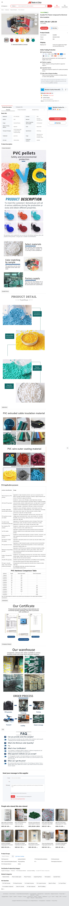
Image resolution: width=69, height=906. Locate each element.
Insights (37, 895)
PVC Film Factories (6, 883)
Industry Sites (47, 893)
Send (13, 796)
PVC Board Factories (17, 883)
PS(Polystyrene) (4, 859)
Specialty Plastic (56, 876)
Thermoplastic (48, 876)
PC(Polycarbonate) (55, 859)
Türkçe (28, 897)
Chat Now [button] (54, 28)
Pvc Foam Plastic (62, 883)
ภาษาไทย (64, 896)
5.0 (54, 109)
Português (20, 896)
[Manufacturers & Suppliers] (34, 2)
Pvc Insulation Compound (7, 886)
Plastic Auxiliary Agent (16, 876)
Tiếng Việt (32, 897)
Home (2, 9)
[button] (42, 109)
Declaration (48, 900)
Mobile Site (32, 895)
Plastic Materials (21, 9)
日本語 (57, 896)
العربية (49, 896)
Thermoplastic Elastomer (56, 861)
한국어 (53, 896)
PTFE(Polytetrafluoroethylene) (40, 859)
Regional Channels (54, 893)
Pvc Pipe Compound (31, 886)
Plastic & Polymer (13, 9)
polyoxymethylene (21, 859)
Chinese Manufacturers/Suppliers (23, 893)
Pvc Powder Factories (29, 883)
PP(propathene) (21, 861)
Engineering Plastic (38, 876)
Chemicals (7, 9)
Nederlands (45, 896)
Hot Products (5, 893)
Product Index (61, 893)
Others (19, 864)
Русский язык (30, 896)
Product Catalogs (20, 856)
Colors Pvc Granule (20, 886)
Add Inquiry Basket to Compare (20, 44)
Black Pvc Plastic (52, 883)
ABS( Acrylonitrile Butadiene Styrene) (9, 861)
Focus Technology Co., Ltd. (26, 900)
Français (24, 896)
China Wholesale (33, 893)
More (2, 889)
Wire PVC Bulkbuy (41, 886)
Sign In (42, 101)
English (10, 896)
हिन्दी (60, 896)
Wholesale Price (40, 893)
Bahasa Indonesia (39, 897)
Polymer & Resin (5, 876)
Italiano (35, 896)
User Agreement (42, 900)
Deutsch (39, 896)
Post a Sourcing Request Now (18, 798)
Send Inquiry (44, 28)
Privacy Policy (54, 900)
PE (35, 861)
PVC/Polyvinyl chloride (6, 864)
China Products (12, 893)
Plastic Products (27, 876)
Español (15, 896)
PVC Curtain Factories (41, 883)
